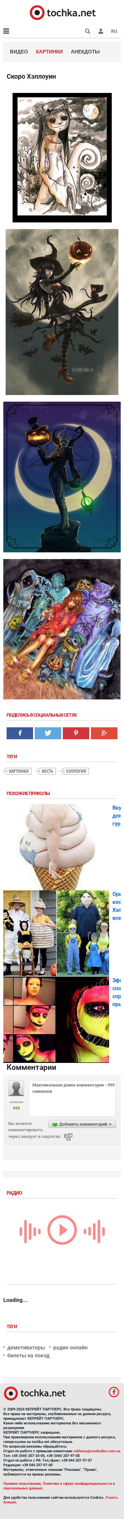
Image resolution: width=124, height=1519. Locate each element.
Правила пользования (22, 1483)
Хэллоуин (76, 771)
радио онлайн (70, 1347)
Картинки (49, 51)
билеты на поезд (28, 1355)
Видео (19, 51)
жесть (47, 771)
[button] (100, 31)
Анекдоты (85, 51)
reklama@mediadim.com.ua (97, 1451)
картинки (19, 771)
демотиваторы (26, 1347)
